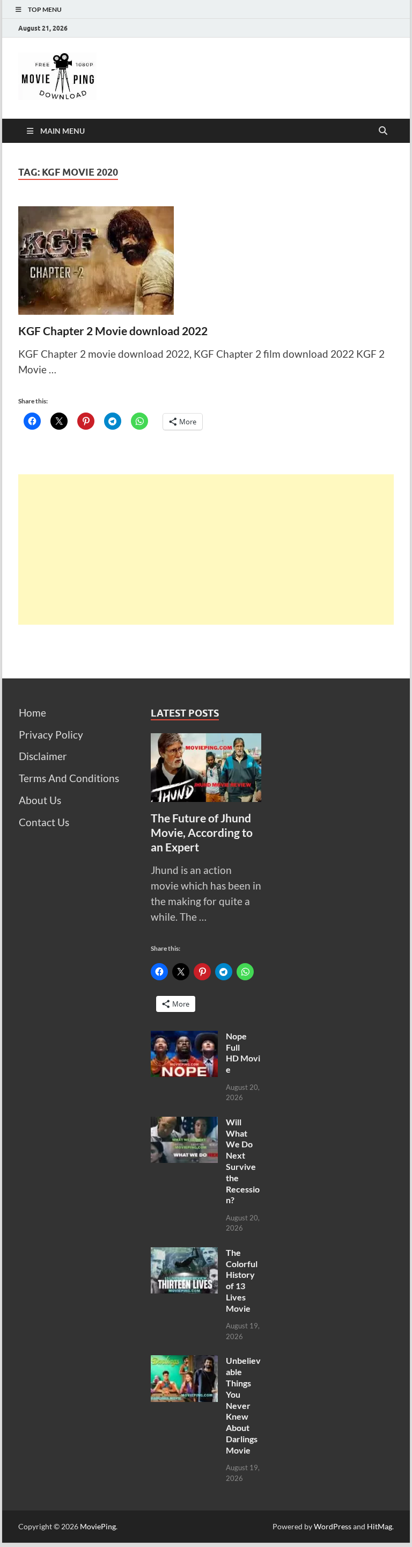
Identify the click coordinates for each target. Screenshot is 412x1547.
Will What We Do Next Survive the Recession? (243, 1161)
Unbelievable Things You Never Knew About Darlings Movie (243, 1405)
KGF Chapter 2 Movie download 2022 (113, 330)
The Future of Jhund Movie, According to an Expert (202, 832)
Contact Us (44, 822)
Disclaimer (43, 756)
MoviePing (98, 1526)
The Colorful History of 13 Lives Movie (242, 1280)
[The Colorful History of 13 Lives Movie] (184, 1254)
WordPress (332, 1526)
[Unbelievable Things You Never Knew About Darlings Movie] (184, 1362)
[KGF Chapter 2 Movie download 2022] (206, 260)
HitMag (379, 1526)
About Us (40, 800)
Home (32, 712)
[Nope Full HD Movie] (184, 1038)
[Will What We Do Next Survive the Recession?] (184, 1124)
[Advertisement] (206, 549)
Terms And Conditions (69, 778)
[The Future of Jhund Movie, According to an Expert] (206, 740)
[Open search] (383, 131)
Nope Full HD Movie (243, 1052)
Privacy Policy (51, 734)
